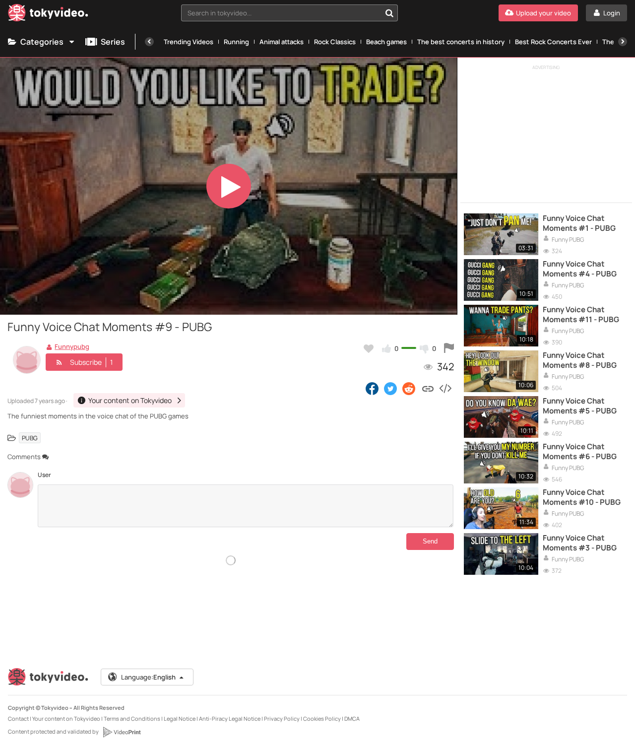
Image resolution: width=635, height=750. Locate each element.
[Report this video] (449, 348)
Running (236, 41)
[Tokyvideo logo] (48, 14)
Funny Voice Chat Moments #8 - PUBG (580, 360)
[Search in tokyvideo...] (389, 12)
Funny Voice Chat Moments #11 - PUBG (581, 315)
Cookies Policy (322, 718)
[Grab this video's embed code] (445, 388)
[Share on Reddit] (409, 388)
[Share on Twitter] (390, 388)
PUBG (30, 437)
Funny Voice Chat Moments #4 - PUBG (580, 269)
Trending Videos (188, 41)
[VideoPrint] (121, 732)
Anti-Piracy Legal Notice (229, 718)
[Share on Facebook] (372, 388)
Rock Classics (335, 41)
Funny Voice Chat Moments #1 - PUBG (579, 223)
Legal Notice (179, 718)
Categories (42, 41)
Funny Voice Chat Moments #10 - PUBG (582, 497)
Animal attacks (281, 41)
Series (113, 41)
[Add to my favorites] (369, 348)
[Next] (622, 41)
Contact (18, 718)
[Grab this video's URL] (428, 388)
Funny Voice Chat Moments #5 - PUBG (580, 406)
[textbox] (281, 13)
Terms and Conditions (132, 718)
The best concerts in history (461, 41)
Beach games (386, 41)
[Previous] (149, 41)
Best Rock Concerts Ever (553, 41)
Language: (148, 677)
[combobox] (289, 12)
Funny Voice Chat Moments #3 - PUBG (580, 543)
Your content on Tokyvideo (66, 718)
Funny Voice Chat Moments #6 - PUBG (580, 452)
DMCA (352, 718)
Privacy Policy (282, 718)
